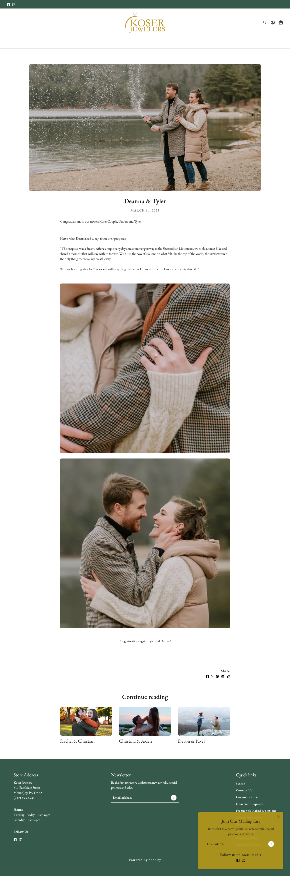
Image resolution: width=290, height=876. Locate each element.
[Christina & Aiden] (145, 721)
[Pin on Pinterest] (217, 676)
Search (240, 783)
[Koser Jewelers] (145, 22)
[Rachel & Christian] (86, 721)
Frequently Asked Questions (256, 811)
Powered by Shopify (145, 860)
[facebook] (8, 4)
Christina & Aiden (135, 741)
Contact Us (244, 790)
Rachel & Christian (77, 741)
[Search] (264, 22)
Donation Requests (249, 804)
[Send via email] (223, 676)
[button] (228, 676)
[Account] (272, 22)
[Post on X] (212, 676)
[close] (278, 817)
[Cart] (281, 22)
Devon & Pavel (191, 741)
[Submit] (271, 844)
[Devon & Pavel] (204, 721)
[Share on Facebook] (207, 676)
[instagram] (14, 4)
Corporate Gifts (247, 797)
